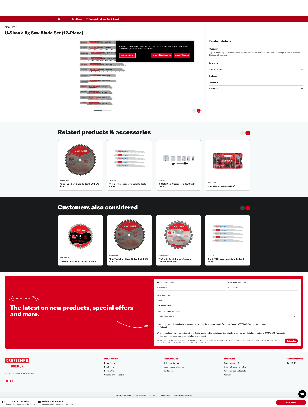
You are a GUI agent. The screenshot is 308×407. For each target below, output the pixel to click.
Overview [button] (213, 49)
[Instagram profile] (11, 381)
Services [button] (213, 88)
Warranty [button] (213, 82)
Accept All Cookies (182, 55)
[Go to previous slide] (194, 111)
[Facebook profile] (7, 381)
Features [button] (213, 63)
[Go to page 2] (107, 110)
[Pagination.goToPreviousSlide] (242, 208)
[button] (291, 402)
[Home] (59, 19)
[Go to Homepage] (17, 362)
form (231, 340)
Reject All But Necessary (162, 55)
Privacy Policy (192, 340)
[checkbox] (158, 327)
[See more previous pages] (66, 19)
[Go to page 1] (98, 110)
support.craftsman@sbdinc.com (255, 340)
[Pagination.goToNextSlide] (247, 208)
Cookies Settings (127, 55)
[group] (18, 402)
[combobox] (227, 316)
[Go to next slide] (199, 111)
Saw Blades (77, 19)
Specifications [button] (216, 69)
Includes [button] (213, 76)
